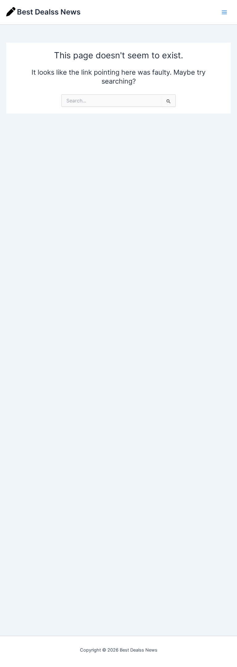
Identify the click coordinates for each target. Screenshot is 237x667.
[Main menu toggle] (224, 12)
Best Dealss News (49, 11)
